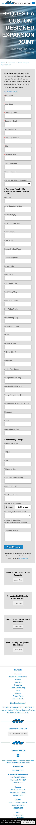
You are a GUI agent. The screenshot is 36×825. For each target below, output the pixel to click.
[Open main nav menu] (3, 2)
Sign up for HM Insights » (18, 734)
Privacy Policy (18, 696)
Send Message (14, 547)
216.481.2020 (18, 783)
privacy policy (23, 558)
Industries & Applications (18, 677)
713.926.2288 (18, 795)
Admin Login (30, 760)
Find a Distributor (18, 699)
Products (18, 674)
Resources (11, 63)
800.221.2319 (18, 770)
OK (23, 822)
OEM (18, 690)
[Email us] (33, 2)
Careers (18, 693)
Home (3, 63)
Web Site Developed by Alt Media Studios (18, 762)
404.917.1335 (18, 808)
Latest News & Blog (18, 688)
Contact (18, 679)
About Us (18, 682)
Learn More (18, 580)
